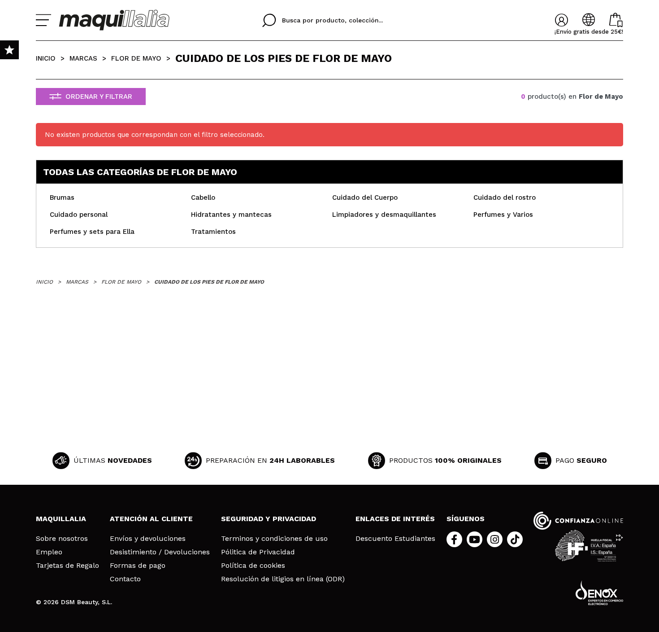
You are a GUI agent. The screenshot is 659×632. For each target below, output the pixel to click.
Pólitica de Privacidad (258, 552)
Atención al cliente (151, 518)
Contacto (125, 579)
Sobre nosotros (62, 538)
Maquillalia (61, 518)
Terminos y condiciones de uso (274, 538)
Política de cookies (253, 565)
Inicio (46, 58)
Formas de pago (137, 565)
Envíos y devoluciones (148, 538)
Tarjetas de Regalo (67, 565)
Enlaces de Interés (395, 518)
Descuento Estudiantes (395, 538)
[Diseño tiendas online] (599, 592)
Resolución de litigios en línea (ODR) (283, 579)
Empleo (49, 552)
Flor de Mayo (136, 58)
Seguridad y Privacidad (268, 518)
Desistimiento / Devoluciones (160, 552)
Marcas (83, 58)
